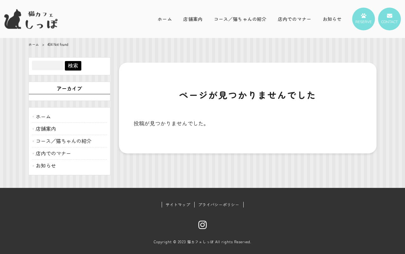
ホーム (33, 44)
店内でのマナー (53, 153)
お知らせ (46, 165)
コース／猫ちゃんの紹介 (63, 141)
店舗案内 (46, 128)
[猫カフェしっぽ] (31, 19)
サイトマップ (177, 205)
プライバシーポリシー (218, 205)
